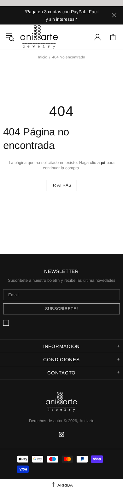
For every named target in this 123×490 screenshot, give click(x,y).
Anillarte (39, 37)
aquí (101, 162)
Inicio (42, 57)
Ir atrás (61, 185)
